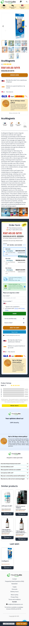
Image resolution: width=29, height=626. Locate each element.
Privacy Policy (14, 597)
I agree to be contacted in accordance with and (15, 308)
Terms (16, 308)
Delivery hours (14, 591)
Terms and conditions (14, 599)
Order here (14, 75)
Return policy (14, 595)
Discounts (14, 589)
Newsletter (14, 584)
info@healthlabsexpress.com (15, 604)
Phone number (7, 301)
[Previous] (3, 26)
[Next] (26, 26)
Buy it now (14, 332)
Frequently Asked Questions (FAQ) (14, 581)
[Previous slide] (3, 212)
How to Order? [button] (15, 323)
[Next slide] (25, 212)
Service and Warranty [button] (15, 318)
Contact (14, 579)
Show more (14, 405)
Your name (6, 296)
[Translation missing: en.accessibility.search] (27, 1)
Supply (14, 587)
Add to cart (14, 328)
